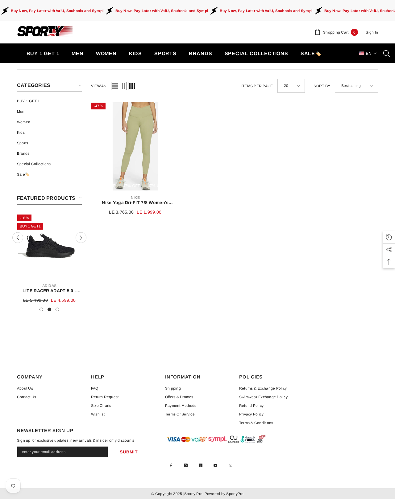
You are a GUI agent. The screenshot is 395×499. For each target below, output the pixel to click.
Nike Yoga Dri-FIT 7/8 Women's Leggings (135, 202)
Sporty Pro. (194, 494)
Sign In (372, 32)
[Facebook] (171, 465)
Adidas (49, 286)
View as (98, 86)
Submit (129, 451)
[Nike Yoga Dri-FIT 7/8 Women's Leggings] (135, 146)
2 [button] (49, 309)
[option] (49, 259)
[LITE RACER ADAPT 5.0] (49, 246)
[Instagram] (186, 465)
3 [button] (57, 309)
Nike (135, 197)
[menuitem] (49, 101)
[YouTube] (215, 465)
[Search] (386, 53)
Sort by (322, 86)
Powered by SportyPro (223, 494)
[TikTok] (200, 465)
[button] (17, 237)
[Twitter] (230, 465)
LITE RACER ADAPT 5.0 (49, 290)
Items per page (257, 86)
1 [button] (41, 309)
